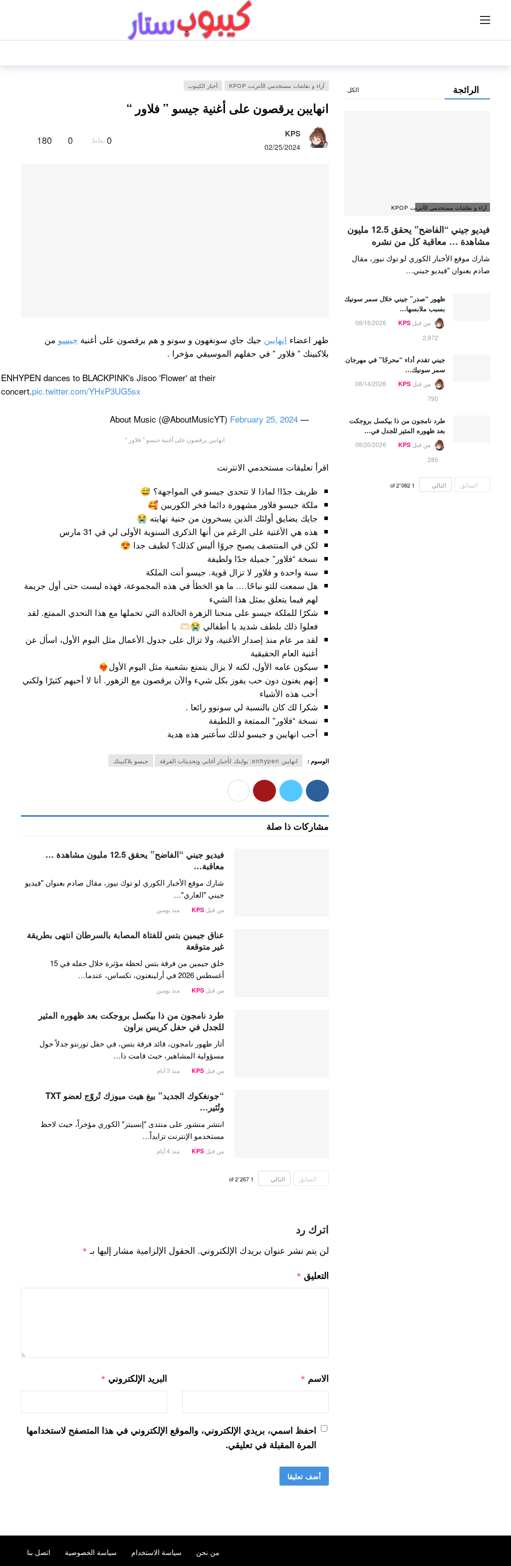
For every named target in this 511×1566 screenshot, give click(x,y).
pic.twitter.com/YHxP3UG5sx (86, 391)
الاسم (314, 1378)
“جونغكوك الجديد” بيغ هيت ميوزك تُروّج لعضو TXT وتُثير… (134, 1101)
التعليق (312, 1275)
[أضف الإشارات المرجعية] (25, 139)
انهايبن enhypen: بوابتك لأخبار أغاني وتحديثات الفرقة (228, 760)
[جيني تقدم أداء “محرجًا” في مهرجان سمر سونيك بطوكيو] (471, 368)
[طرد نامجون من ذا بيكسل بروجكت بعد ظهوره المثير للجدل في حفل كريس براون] (281, 1043)
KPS (292, 133)
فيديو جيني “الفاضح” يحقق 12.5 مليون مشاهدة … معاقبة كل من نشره (418, 235)
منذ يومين (168, 909)
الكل (353, 89)
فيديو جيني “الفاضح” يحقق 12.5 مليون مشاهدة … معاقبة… (134, 860)
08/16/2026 (370, 322)
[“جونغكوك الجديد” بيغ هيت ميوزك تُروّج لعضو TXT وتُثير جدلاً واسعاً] (281, 1124)
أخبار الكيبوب (203, 85)
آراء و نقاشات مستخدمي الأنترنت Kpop (276, 85)
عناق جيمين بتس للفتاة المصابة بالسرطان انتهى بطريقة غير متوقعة (125, 940)
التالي (277, 1178)
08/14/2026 (370, 383)
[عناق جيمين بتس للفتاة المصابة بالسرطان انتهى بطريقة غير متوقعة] (281, 963)
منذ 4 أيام (168, 1150)
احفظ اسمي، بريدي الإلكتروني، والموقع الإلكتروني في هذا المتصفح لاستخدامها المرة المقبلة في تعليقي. (171, 1437)
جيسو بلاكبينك (130, 760)
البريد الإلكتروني (134, 1378)
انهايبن (275, 339)
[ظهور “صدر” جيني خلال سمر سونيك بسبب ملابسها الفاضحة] (471, 307)
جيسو (68, 339)
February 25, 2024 (264, 419)
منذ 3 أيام (168, 1070)
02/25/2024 (282, 147)
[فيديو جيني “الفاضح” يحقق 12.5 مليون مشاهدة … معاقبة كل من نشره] (281, 883)
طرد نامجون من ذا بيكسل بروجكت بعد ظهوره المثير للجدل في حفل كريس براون (131, 1021)
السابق (307, 1178)
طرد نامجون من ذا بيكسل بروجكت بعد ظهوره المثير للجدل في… (397, 425)
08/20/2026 (370, 444)
